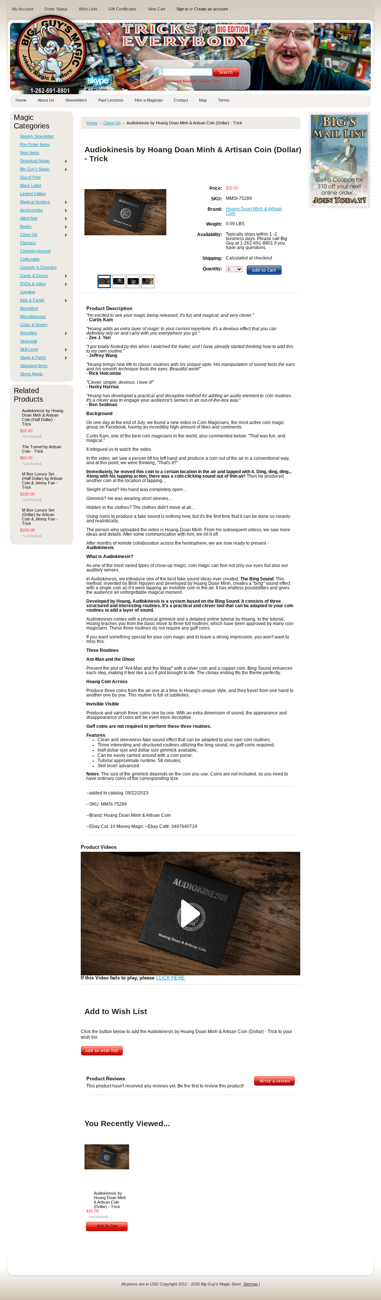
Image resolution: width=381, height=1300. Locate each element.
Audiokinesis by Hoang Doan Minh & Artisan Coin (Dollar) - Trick (110, 1200)
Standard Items (34, 365)
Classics (28, 242)
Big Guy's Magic (32, 169)
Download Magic (33, 161)
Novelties (26, 333)
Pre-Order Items (35, 144)
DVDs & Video (31, 284)
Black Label (30, 185)
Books (24, 226)
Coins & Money (34, 324)
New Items (29, 152)
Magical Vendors (33, 202)
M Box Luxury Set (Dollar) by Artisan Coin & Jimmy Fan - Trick (40, 517)
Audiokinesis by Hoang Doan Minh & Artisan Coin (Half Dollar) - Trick (42, 417)
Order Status (56, 9)
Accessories (29, 210)
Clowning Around (35, 251)
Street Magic (31, 374)
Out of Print (30, 177)
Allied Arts (27, 218)
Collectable (30, 259)
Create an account (211, 9)
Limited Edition (33, 193)
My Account (22, 9)
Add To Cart (107, 1226)
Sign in (182, 9)
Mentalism (29, 308)
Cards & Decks (32, 275)
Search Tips (209, 81)
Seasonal (28, 341)
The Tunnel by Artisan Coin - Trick (41, 449)
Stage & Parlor (31, 357)
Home (92, 123)
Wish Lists (88, 9)
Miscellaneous (33, 316)
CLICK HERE (170, 978)
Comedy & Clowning (38, 267)
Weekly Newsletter (37, 136)
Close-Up (26, 235)
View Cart (156, 9)
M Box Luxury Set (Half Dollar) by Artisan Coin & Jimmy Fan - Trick (42, 481)
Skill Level (27, 349)
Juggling (27, 292)
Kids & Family (30, 300)
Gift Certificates (123, 9)
